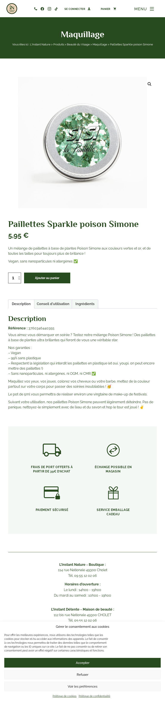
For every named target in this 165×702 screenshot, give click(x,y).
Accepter (82, 663)
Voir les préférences (82, 686)
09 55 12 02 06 (36, 9)
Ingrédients (85, 304)
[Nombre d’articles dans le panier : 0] (108, 9)
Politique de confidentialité (94, 696)
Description (21, 304)
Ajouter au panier (47, 278)
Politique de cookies (64, 696)
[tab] (21, 304)
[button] (149, 84)
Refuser (82, 675)
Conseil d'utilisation (53, 304)
